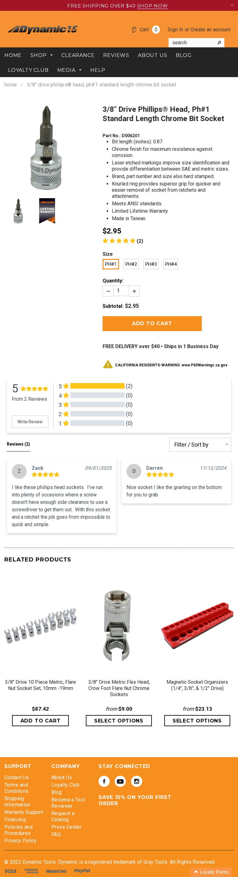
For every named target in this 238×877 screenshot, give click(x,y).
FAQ (56, 834)
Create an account (211, 30)
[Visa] (11, 871)
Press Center (66, 827)
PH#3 (151, 264)
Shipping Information (17, 802)
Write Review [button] (30, 421)
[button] (123, 241)
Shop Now (152, 6)
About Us (61, 777)
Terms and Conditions (16, 788)
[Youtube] (120, 781)
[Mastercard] (57, 871)
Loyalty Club (65, 785)
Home (10, 85)
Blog (56, 792)
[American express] (32, 871)
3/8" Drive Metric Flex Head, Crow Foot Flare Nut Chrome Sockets (119, 688)
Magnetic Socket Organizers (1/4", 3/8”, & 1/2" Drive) (197, 685)
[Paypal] (82, 871)
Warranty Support (23, 812)
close (232, 5)
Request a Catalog (62, 816)
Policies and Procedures (18, 830)
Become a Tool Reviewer (68, 803)
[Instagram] (136, 781)
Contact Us (16, 777)
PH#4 (171, 264)
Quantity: (113, 281)
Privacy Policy (20, 841)
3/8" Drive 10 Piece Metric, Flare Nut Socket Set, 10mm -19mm (40, 685)
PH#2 (131, 264)
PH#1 (111, 264)
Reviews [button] (18, 444)
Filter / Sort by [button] (191, 444)
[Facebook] (104, 781)
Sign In (175, 30)
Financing (15, 819)
